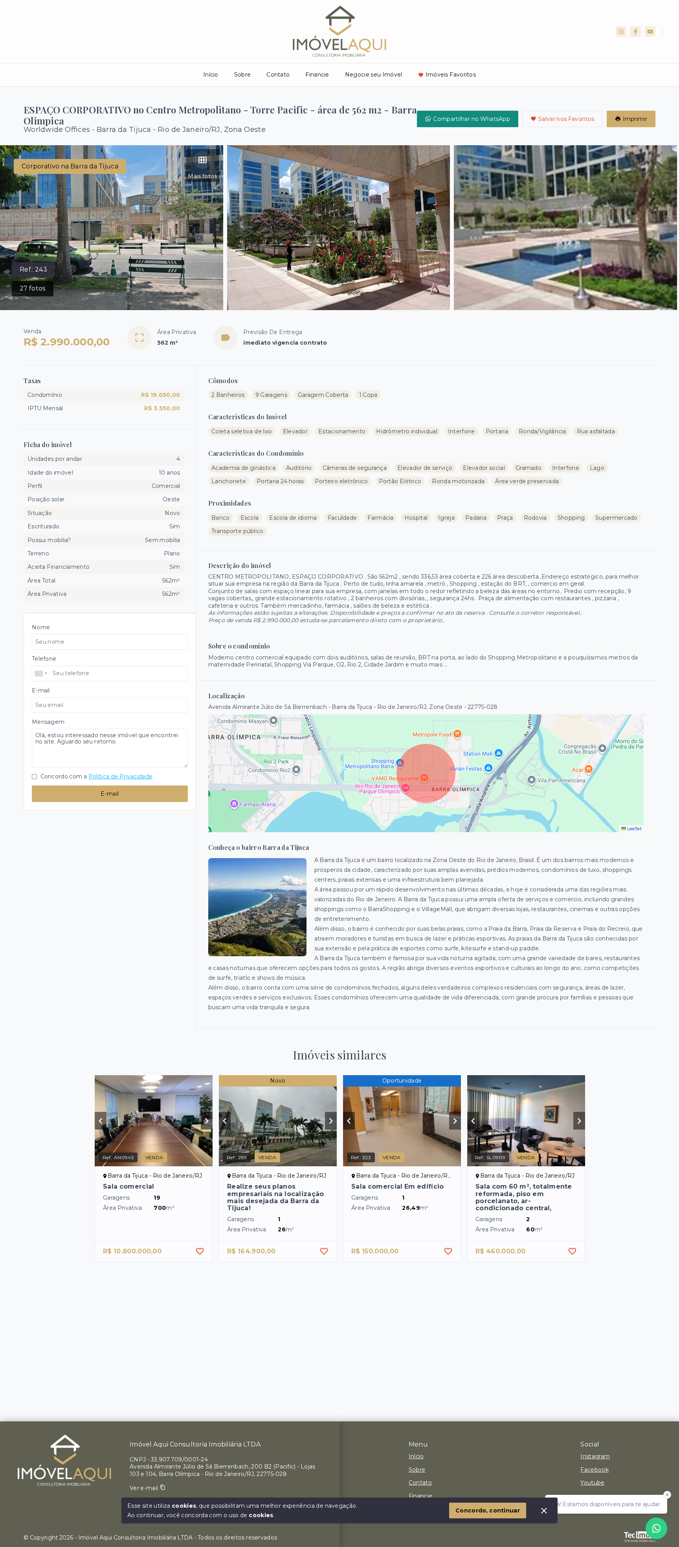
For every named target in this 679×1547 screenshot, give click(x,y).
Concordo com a (95, 776)
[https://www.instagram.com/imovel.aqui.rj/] (621, 31)
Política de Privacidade (120, 776)
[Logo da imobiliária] (65, 1460)
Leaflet (634, 828)
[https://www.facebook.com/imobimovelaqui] (635, 31)
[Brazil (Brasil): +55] (41, 673)
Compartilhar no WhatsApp (471, 118)
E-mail (110, 793)
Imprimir (635, 118)
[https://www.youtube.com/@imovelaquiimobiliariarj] (650, 31)
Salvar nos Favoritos (566, 118)
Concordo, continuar (487, 1510)
